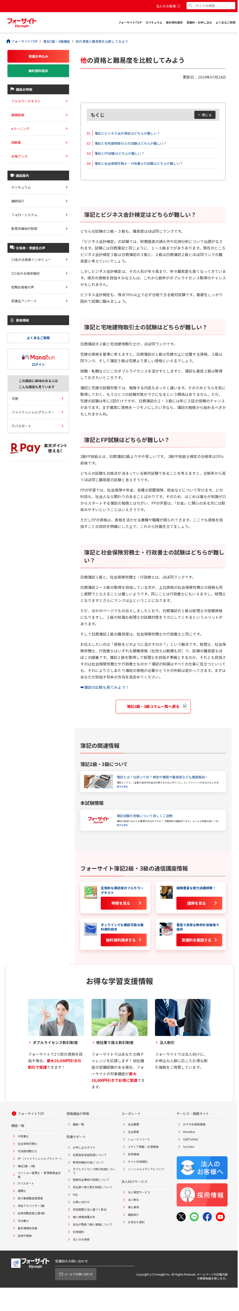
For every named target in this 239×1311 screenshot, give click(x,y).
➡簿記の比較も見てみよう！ (104, 687)
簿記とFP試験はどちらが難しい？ (119, 153)
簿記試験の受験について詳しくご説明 (144, 816)
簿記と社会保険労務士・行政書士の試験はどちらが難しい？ (139, 163)
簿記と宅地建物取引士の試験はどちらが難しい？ (131, 143)
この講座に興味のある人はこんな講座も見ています (38, 383)
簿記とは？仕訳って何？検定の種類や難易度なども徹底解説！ (162, 777)
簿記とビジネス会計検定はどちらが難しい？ (127, 133)
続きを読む (122, 786)
